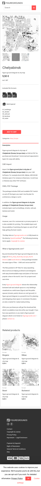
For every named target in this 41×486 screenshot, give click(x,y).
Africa (10, 257)
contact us (10, 319)
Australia (20, 257)
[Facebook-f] (11, 424)
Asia (11, 138)
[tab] (20, 145)
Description (6, 145)
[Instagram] (8, 424)
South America (16, 260)
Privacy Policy (17, 478)
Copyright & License (18, 241)
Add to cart (12, 132)
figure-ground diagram (14, 284)
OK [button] (28, 478)
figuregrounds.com (20, 235)
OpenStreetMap (16, 238)
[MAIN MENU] (34, 7)
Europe (16, 138)
